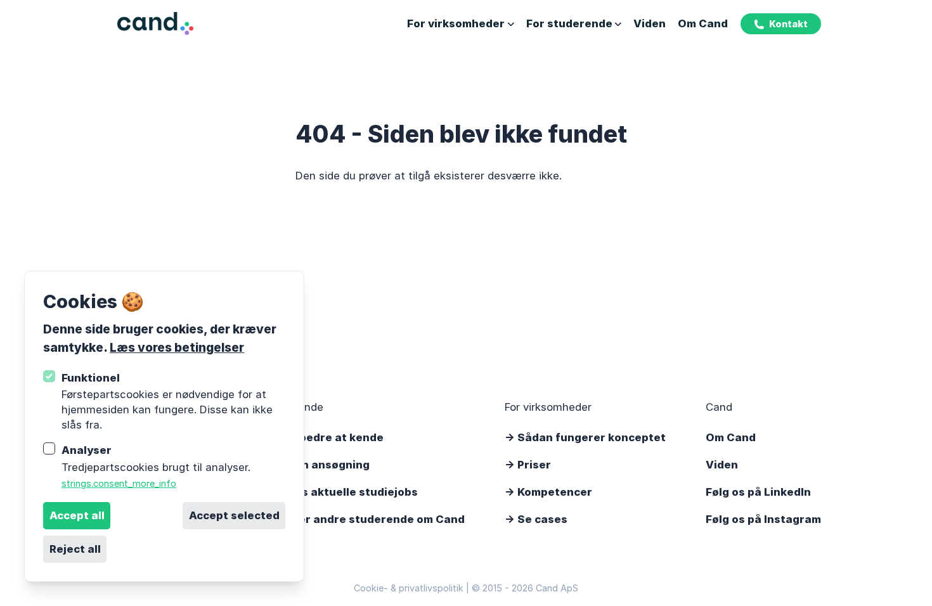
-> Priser (528, 464)
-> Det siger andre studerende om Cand (356, 519)
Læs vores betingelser (177, 347)
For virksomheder (456, 23)
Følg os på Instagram (763, 519)
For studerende (569, 23)
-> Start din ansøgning (308, 464)
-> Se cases (536, 519)
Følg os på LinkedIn (758, 492)
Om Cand (703, 23)
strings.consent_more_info (118, 483)
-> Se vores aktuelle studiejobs (332, 492)
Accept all (77, 515)
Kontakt (788, 23)
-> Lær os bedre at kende (315, 437)
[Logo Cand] (155, 23)
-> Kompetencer (548, 492)
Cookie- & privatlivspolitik (408, 588)
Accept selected (234, 515)
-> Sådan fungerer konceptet (585, 437)
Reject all (75, 549)
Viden (649, 23)
